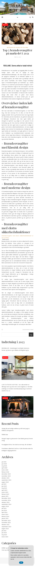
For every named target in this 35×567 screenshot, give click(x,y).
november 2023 (6, 522)
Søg (31, 335)
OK (21, 562)
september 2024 (6, 504)
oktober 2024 (5, 502)
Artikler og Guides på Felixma (17, 47)
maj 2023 (4, 534)
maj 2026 (4, 466)
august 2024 (5, 506)
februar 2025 (5, 494)
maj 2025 (4, 488)
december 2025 (6, 474)
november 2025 (6, 476)
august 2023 (5, 528)
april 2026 (4, 468)
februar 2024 (5, 516)
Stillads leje (5, 434)
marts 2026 (5, 470)
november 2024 (6, 500)
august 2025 (5, 482)
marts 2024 (5, 514)
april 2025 (4, 490)
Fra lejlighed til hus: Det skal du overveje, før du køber (17, 444)
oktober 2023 (5, 524)
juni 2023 (4, 532)
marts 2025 (5, 492)
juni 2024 (4, 510)
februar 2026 (5, 472)
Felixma (17, 6)
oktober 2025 (5, 478)
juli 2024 (4, 508)
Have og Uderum (6, 550)
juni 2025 (4, 486)
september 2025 (6, 480)
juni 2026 (4, 464)
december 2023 (6, 520)
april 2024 (4, 512)
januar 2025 (5, 496)
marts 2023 (5, 537)
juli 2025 (4, 484)
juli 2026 (4, 462)
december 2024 (6, 498)
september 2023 (6, 526)
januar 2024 (5, 518)
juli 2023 (4, 530)
